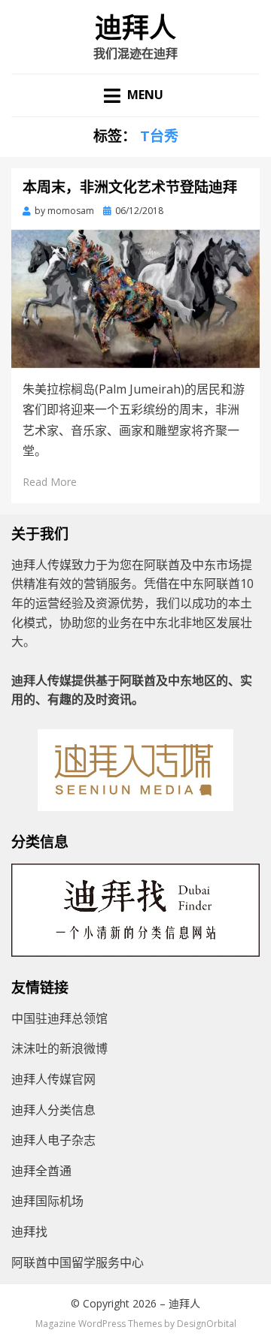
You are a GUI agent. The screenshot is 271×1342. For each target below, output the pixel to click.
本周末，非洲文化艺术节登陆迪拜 (130, 187)
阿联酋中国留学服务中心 (77, 1262)
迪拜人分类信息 (53, 1110)
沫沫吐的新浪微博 (59, 1048)
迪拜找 (29, 1231)
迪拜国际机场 (47, 1201)
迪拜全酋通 (41, 1171)
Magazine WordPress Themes (98, 1323)
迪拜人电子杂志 (53, 1140)
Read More (50, 482)
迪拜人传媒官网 (53, 1079)
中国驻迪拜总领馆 (59, 1018)
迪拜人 (135, 28)
